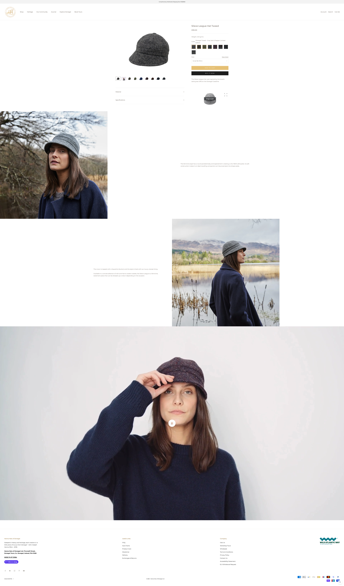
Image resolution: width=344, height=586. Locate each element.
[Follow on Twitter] (10, 571)
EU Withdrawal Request (228, 564)
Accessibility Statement (228, 561)
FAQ (123, 542)
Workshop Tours (225, 546)
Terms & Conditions (226, 552)
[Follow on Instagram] (14, 571)
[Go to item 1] (118, 78)
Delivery (125, 555)
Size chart (225, 57)
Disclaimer (125, 552)
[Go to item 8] (158, 79)
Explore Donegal (65, 12)
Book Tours (78, 12)
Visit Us (222, 542)
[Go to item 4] (135, 79)
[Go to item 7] (152, 78)
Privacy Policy (224, 555)
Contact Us (223, 558)
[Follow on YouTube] (24, 571)
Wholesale (223, 549)
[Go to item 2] (123, 78)
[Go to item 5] (141, 79)
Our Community (41, 12)
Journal (53, 12)
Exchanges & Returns (129, 558)
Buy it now (210, 73)
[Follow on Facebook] (5, 571)
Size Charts (126, 546)
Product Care (126, 549)
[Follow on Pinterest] (19, 571)
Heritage (30, 12)
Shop (21, 12)
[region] (150, 50)
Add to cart (210, 68)
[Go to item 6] (146, 78)
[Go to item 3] (129, 79)
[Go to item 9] (163, 79)
